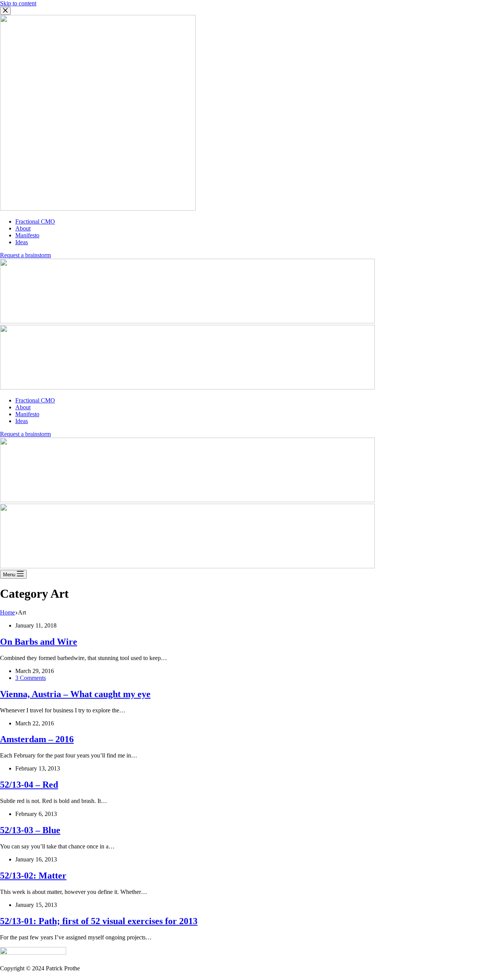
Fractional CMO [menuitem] (35, 221)
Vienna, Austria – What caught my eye (75, 694)
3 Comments (30, 678)
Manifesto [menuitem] (27, 235)
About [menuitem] (23, 228)
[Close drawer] (5, 11)
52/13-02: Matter (33, 876)
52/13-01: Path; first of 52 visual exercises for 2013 (99, 921)
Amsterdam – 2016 (37, 739)
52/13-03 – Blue (30, 830)
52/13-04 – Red (29, 785)
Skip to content (18, 3)
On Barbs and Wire (38, 642)
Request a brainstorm (25, 255)
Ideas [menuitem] (21, 242)
